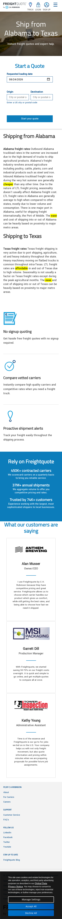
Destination (37, 92)
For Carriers (8, 797)
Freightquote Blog (11, 859)
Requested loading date (20, 74)
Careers (7, 801)
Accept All (31, 906)
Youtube (7, 846)
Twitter (6, 842)
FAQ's (6, 819)
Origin (10, 92)
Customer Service (11, 814)
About (6, 792)
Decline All (31, 913)
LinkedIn (7, 832)
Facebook (7, 837)
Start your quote (30, 118)
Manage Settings (31, 899)
